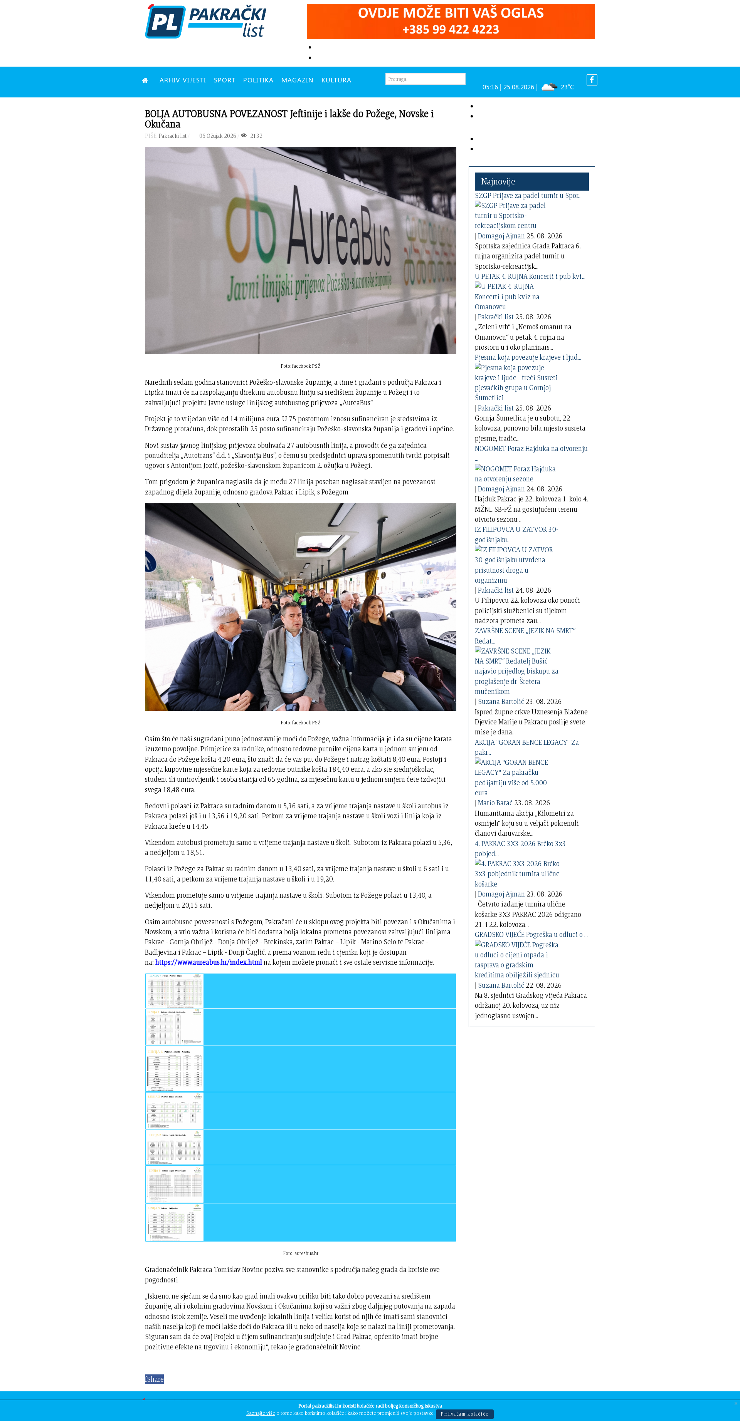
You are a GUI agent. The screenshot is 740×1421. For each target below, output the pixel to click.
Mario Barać (495, 803)
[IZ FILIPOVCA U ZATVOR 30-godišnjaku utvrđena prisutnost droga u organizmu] (517, 563)
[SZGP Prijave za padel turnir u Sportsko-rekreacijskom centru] (517, 214)
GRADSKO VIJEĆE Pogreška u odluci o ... (531, 934)
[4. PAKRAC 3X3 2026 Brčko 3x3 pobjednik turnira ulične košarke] (517, 872)
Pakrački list (496, 317)
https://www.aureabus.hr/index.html (208, 962)
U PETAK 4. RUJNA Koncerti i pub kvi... (530, 276)
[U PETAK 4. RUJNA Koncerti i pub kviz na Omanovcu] (517, 295)
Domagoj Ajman (501, 236)
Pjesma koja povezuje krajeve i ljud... (528, 357)
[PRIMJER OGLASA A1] (451, 20)
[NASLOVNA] (147, 79)
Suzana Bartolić (501, 701)
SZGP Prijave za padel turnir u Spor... (528, 195)
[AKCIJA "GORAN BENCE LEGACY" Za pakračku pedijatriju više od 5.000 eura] (517, 776)
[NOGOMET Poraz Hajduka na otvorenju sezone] (517, 472)
